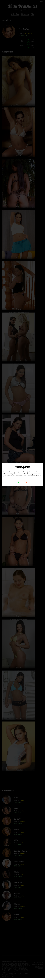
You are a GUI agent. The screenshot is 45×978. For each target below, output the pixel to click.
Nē (26, 482)
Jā (19, 482)
